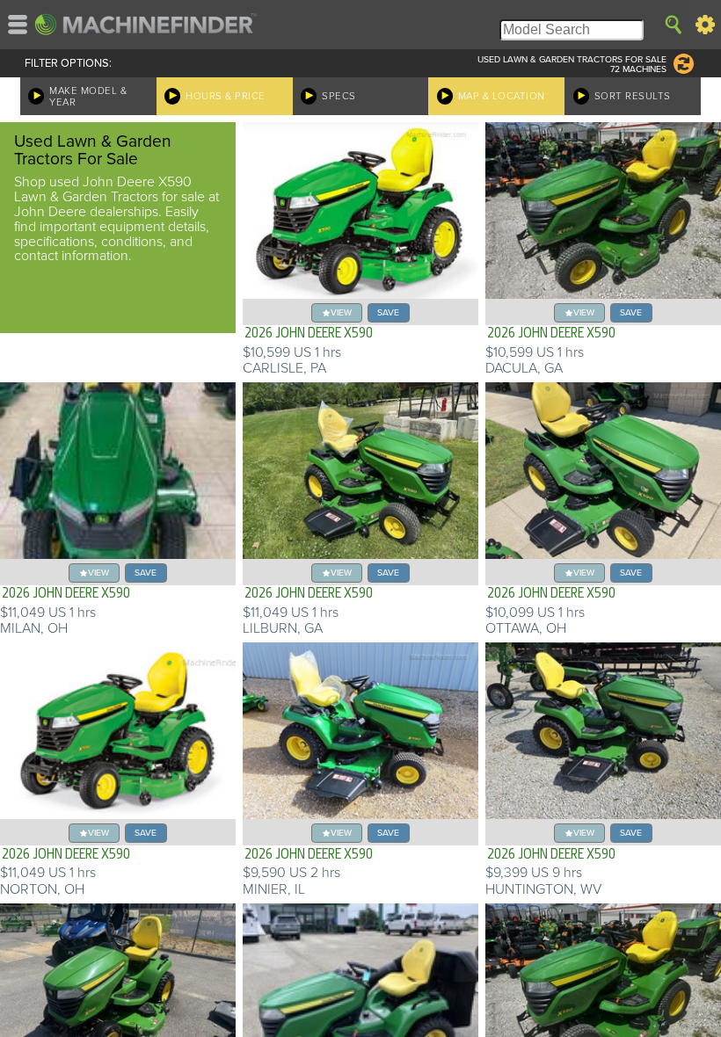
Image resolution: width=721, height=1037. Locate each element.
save (388, 312)
